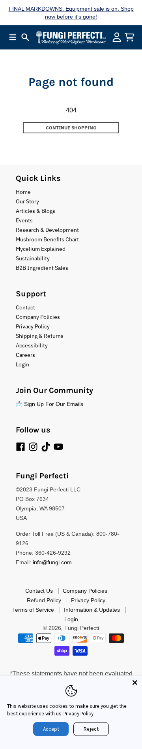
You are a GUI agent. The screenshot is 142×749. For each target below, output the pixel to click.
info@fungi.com (52, 562)
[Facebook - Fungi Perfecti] (20, 446)
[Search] (25, 37)
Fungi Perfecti (81, 628)
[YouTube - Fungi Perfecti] (58, 446)
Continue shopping (71, 128)
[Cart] (129, 37)
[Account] (116, 37)
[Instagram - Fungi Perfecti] (33, 446)
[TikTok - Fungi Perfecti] (45, 446)
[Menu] (12, 37)
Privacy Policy (78, 714)
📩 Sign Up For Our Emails (49, 404)
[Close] (135, 682)
